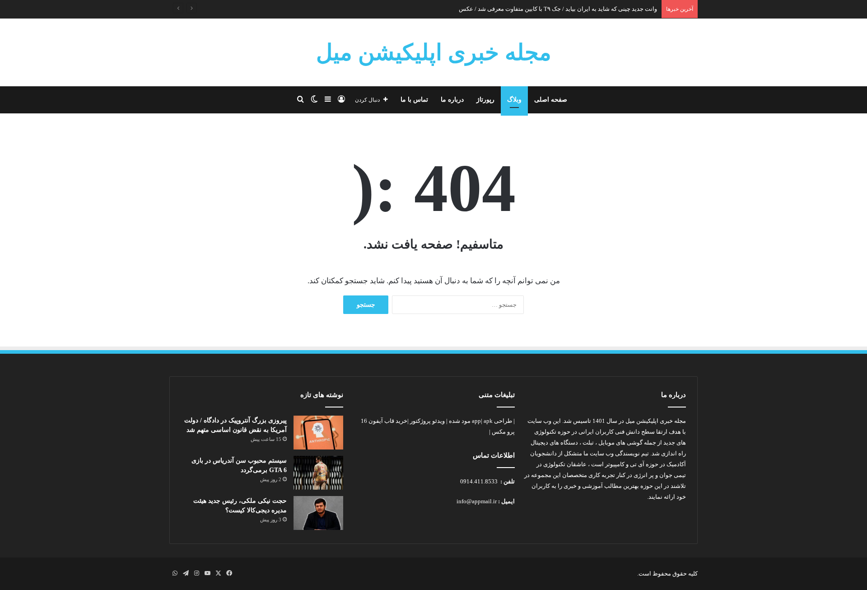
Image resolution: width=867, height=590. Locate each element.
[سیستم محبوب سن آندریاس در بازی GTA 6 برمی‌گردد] (318, 473)
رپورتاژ (485, 99)
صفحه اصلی (550, 99)
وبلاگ (514, 99)
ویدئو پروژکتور (427, 420)
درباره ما (452, 99)
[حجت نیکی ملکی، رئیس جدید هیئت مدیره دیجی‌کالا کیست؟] (318, 513)
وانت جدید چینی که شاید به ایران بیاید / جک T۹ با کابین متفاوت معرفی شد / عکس (558, 8)
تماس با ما (414, 99)
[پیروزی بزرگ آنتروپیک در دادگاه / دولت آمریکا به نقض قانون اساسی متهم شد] (318, 433)
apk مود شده (471, 420)
